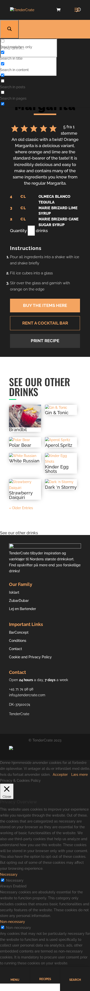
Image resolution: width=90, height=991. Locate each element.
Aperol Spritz (58, 445)
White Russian (24, 461)
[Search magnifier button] (9, 29)
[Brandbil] (25, 416)
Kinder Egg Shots (56, 469)
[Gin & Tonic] (61, 408)
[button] (15, 130)
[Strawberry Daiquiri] (25, 485)
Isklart (14, 592)
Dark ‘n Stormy (61, 487)
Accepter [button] (60, 775)
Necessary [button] (9, 874)
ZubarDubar (19, 601)
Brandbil (18, 429)
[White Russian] (25, 456)
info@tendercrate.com (27, 695)
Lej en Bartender (22, 609)
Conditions (17, 641)
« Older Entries (21, 508)
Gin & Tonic (56, 413)
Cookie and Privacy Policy (30, 657)
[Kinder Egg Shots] (61, 459)
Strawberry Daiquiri (21, 495)
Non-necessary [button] (12, 922)
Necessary (15, 880)
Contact (15, 649)
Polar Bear (20, 445)
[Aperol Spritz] (61, 440)
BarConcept (18, 632)
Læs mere (79, 775)
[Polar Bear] (25, 440)
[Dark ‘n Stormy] (61, 482)
